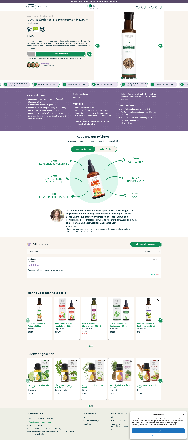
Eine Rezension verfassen (145, 244)
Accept (158, 431)
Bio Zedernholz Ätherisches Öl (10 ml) (120, 386)
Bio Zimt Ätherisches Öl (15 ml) (146, 386)
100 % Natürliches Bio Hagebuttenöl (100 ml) (64, 325)
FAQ (84, 417)
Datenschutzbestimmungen (122, 421)
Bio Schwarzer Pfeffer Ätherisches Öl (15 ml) (63, 386)
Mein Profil (87, 424)
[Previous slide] (27, 320)
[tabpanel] (94, 178)
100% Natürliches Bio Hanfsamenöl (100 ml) (118, 325)
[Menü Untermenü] (28, 7)
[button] (184, 414)
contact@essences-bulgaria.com (39, 422)
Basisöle (51, 16)
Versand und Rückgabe (92, 421)
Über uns (49, 7)
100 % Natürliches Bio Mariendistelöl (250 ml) (91, 325)
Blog (39, 7)
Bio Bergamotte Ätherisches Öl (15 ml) (39, 386)
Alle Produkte (43, 16)
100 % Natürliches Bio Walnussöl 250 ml (36, 325)
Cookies (114, 430)
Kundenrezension (47, 66)
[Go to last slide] (97, 45)
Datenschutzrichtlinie (158, 436)
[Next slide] (160, 45)
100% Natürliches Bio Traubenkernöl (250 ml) (146, 325)
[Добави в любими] (89, 53)
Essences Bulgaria (32, 16)
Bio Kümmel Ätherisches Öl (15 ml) (93, 386)
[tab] (122, 78)
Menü (33, 7)
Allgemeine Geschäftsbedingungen (120, 425)
